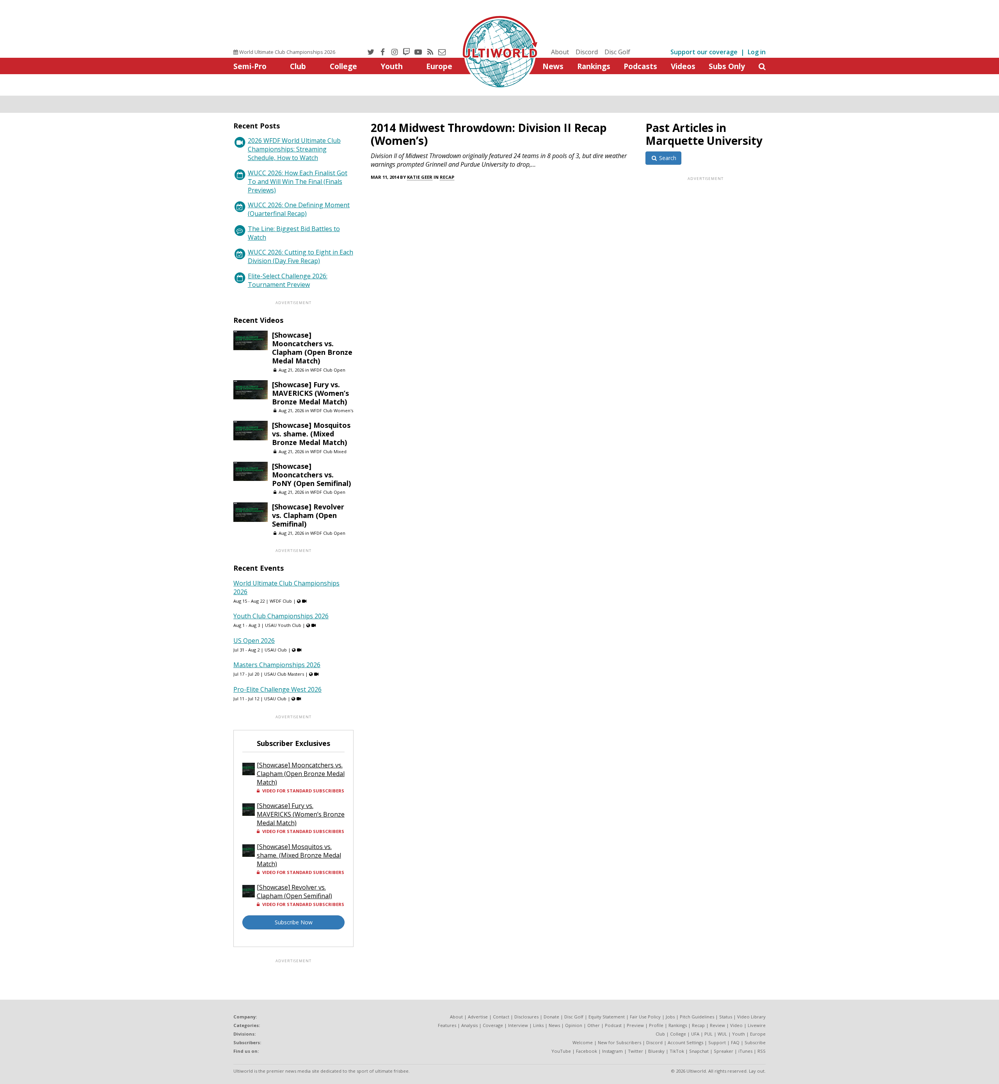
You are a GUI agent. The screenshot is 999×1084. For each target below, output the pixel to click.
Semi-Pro (250, 66)
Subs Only (727, 66)
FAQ (735, 1042)
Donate (551, 1017)
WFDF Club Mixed (328, 451)
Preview (635, 1025)
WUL (722, 1034)
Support (717, 1042)
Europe (439, 66)
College (343, 66)
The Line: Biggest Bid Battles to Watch (294, 233)
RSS (761, 1051)
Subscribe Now (294, 922)
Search (667, 158)
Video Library (751, 1017)
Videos (683, 66)
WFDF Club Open (327, 370)
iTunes (745, 1051)
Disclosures (526, 1017)
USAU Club (276, 650)
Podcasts (640, 66)
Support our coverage (704, 52)
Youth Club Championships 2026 (281, 616)
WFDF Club (281, 601)
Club (298, 66)
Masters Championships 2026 (276, 664)
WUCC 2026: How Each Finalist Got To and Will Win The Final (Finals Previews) (297, 181)
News (552, 66)
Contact (501, 1017)
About (560, 52)
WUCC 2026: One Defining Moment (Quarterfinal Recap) (299, 209)
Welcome (582, 1042)
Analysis (469, 1025)
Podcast (613, 1025)
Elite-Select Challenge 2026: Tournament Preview (287, 280)
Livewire (757, 1025)
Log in (757, 52)
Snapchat (699, 1051)
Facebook (586, 1051)
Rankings (593, 66)
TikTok (677, 1051)
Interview (518, 1025)
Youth (391, 66)
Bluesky (656, 1051)
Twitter (635, 1051)
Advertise (478, 1017)
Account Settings (685, 1042)
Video (736, 1025)
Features (447, 1025)
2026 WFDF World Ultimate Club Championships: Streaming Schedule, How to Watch (294, 149)
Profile (656, 1025)
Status (725, 1017)
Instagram (612, 1051)
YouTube (561, 1051)
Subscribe (755, 1042)
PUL (708, 1034)
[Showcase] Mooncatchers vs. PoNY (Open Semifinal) (311, 474)
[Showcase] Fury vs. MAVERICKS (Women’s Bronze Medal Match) (310, 393)
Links (538, 1025)
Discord (587, 52)
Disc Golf (617, 52)
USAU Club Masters (284, 674)
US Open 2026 (254, 640)
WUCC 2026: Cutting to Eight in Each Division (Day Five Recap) (300, 256)
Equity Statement (606, 1017)
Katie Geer (419, 177)
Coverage (493, 1025)
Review (717, 1025)
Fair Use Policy (645, 1017)
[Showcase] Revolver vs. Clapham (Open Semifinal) (308, 515)
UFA (695, 1034)
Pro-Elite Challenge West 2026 (277, 689)
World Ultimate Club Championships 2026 (286, 51)
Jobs (670, 1017)
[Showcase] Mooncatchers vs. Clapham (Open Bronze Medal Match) (312, 347)
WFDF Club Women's (331, 410)
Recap (447, 177)
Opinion (573, 1025)
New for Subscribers (619, 1042)
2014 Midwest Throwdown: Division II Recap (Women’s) (489, 134)
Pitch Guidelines (697, 1017)
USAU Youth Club (283, 625)
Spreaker (723, 1051)
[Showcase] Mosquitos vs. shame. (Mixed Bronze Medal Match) (311, 433)
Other (593, 1025)
